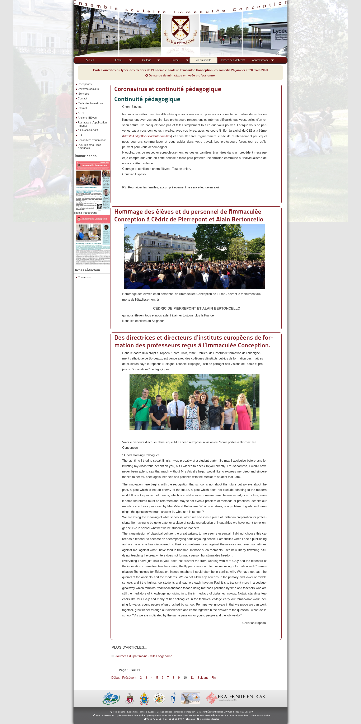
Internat (82, 108)
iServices (83, 93)
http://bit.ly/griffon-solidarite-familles (147, 136)
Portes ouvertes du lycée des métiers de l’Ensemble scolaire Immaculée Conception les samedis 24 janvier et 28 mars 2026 (180, 70)
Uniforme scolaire (88, 88)
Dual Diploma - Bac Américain (89, 146)
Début (115, 677)
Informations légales (209, 719)
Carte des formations (90, 103)
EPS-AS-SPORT (88, 130)
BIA (80, 135)
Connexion (84, 277)
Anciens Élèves (87, 117)
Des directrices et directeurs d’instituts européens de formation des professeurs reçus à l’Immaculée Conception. (193, 341)
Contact (82, 98)
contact (191, 719)
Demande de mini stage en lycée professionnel (182, 75)
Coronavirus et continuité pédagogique (167, 89)
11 (192, 677)
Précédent (129, 677)
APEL (81, 112)
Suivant (202, 677)
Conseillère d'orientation (92, 140)
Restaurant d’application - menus (92, 124)
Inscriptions (85, 84)
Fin (213, 677)
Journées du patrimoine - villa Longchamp (144, 656)
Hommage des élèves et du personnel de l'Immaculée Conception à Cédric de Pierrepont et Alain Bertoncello (188, 215)
